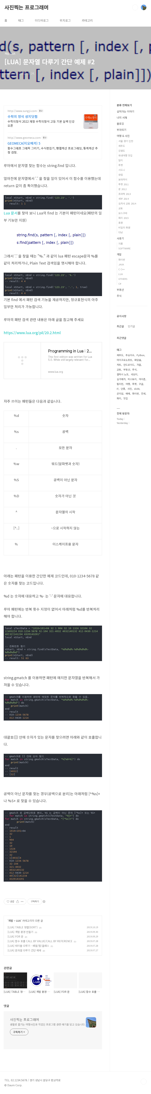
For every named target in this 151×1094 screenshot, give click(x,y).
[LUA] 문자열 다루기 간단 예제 (24, 950)
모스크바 (122, 213)
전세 (143, 393)
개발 (10, 920)
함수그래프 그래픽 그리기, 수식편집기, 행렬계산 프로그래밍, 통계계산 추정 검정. (53, 150)
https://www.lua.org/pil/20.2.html (32, 332)
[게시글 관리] (22, 901)
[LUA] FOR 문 (15, 936)
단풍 (123, 388)
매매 (128, 393)
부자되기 (121, 130)
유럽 (120, 174)
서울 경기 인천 (125, 141)
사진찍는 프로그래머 (26, 7)
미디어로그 (42, 20)
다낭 (120, 232)
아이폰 (142, 379)
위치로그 (65, 20)
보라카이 (122, 179)
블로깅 (120, 123)
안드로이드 (128, 364)
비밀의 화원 (124, 227)
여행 (128, 384)
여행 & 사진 (123, 136)
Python (140, 355)
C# (119, 283)
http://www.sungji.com (22, 110)
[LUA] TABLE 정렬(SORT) (23, 927)
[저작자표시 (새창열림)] (43, 901)
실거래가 (121, 379)
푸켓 (120, 165)
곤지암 (120, 393)
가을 (139, 364)
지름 (120, 243)
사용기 (120, 238)
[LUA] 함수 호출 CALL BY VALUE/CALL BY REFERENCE (40, 941)
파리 (119, 398)
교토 (120, 208)
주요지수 (130, 355)
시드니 (121, 170)
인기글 (131, 326)
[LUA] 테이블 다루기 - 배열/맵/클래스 (28, 946)
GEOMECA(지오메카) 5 (24, 143)
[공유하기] (17, 901)
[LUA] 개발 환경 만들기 (20, 932)
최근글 (120, 326)
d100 (136, 388)
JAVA (121, 264)
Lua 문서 (10, 213)
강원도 (121, 150)
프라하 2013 (124, 194)
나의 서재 (122, 117)
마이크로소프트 (124, 360)
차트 (119, 364)
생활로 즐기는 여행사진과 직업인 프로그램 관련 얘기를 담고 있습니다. (47, 1024)
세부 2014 (123, 198)
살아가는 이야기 (125, 111)
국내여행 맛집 (125, 155)
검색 (135, 7)
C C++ (121, 269)
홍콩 (120, 222)
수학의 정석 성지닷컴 (23, 116)
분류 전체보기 (124, 105)
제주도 (121, 146)
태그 (21, 20)
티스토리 (132, 379)
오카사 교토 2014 (127, 203)
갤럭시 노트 (123, 374)
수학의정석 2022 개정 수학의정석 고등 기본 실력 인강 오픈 (41, 123)
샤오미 (134, 374)
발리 (120, 160)
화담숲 (137, 360)
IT (118, 388)
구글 (141, 384)
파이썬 (121, 259)
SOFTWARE (124, 248)
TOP (144, 1082)
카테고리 (87, 20)
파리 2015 (123, 218)
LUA (18, 920)
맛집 (125, 398)
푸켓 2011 (123, 184)
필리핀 (120, 384)
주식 (119, 296)
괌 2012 (122, 189)
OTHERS (122, 279)
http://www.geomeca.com (24, 137)
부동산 (120, 289)
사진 (129, 388)
